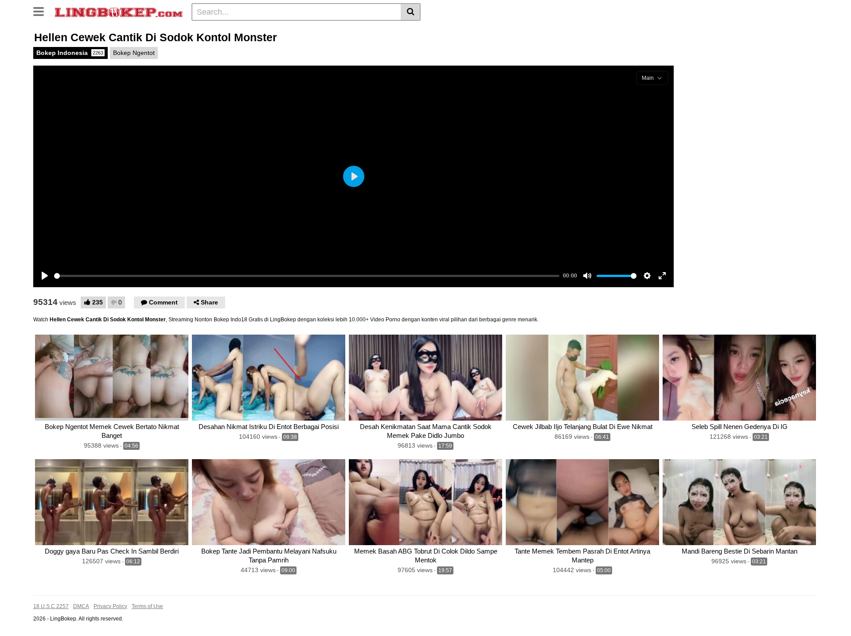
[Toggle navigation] (42, 10)
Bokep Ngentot (134, 52)
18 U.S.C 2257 (51, 606)
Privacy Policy (110, 606)
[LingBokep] (119, 11)
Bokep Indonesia (69, 52)
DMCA (81, 606)
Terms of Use (147, 606)
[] (411, 12)
